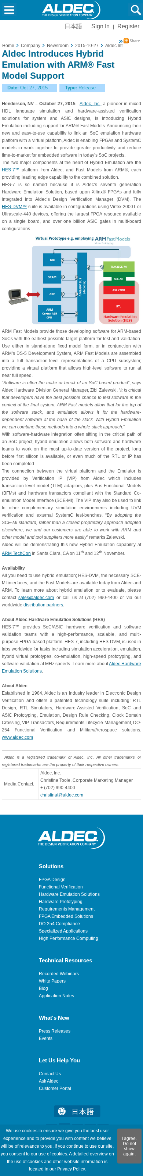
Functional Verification (61, 887)
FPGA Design (52, 879)
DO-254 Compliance (59, 923)
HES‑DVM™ (14, 206)
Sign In (100, 26)
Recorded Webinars (59, 973)
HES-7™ (10, 169)
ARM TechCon (16, 553)
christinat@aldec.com (61, 795)
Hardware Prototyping (60, 901)
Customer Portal (55, 1088)
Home (8, 45)
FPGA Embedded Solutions (66, 916)
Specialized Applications (63, 931)
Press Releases (54, 1031)
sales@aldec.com (36, 597)
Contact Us (50, 1073)
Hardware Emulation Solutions (69, 894)
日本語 (73, 26)
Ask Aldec (48, 1081)
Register (128, 26)
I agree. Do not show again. (129, 1146)
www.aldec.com (17, 737)
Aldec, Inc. (90, 103)
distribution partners (43, 604)
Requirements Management (67, 909)
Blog (43, 988)
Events (45, 1038)
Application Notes (56, 995)
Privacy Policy (71, 1169)
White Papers (52, 981)
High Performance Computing (68, 938)
